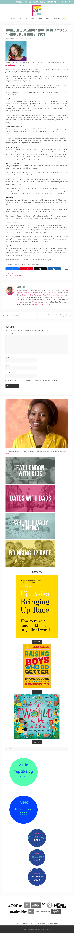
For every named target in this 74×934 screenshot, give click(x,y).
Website (8, 373)
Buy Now (37, 642)
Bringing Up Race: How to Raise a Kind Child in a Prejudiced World (42, 295)
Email (7, 365)
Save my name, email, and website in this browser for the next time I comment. (33, 380)
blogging (10, 275)
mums (20, 275)
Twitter (33, 304)
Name (8, 357)
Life (12, 273)
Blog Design (36, 929)
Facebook (39, 304)
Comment (9, 334)
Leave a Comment (26, 38)
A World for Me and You (55, 297)
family (14, 275)
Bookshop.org (21, 302)
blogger (32, 290)
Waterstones (36, 302)
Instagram (46, 304)
